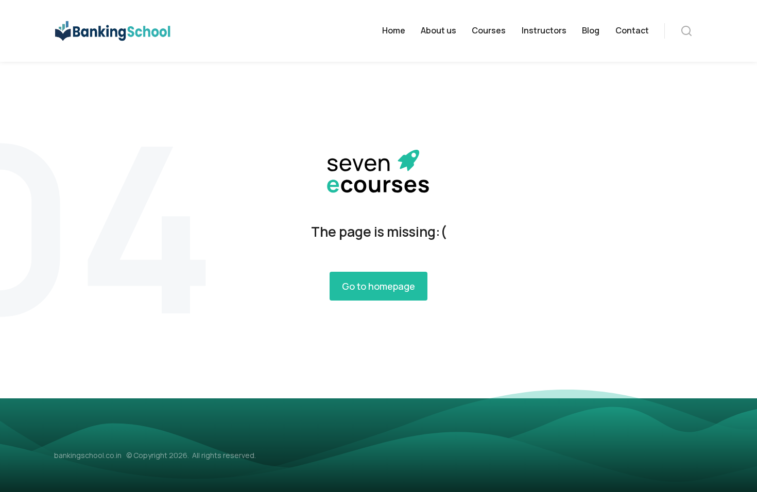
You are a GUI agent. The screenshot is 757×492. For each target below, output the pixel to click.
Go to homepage (378, 286)
